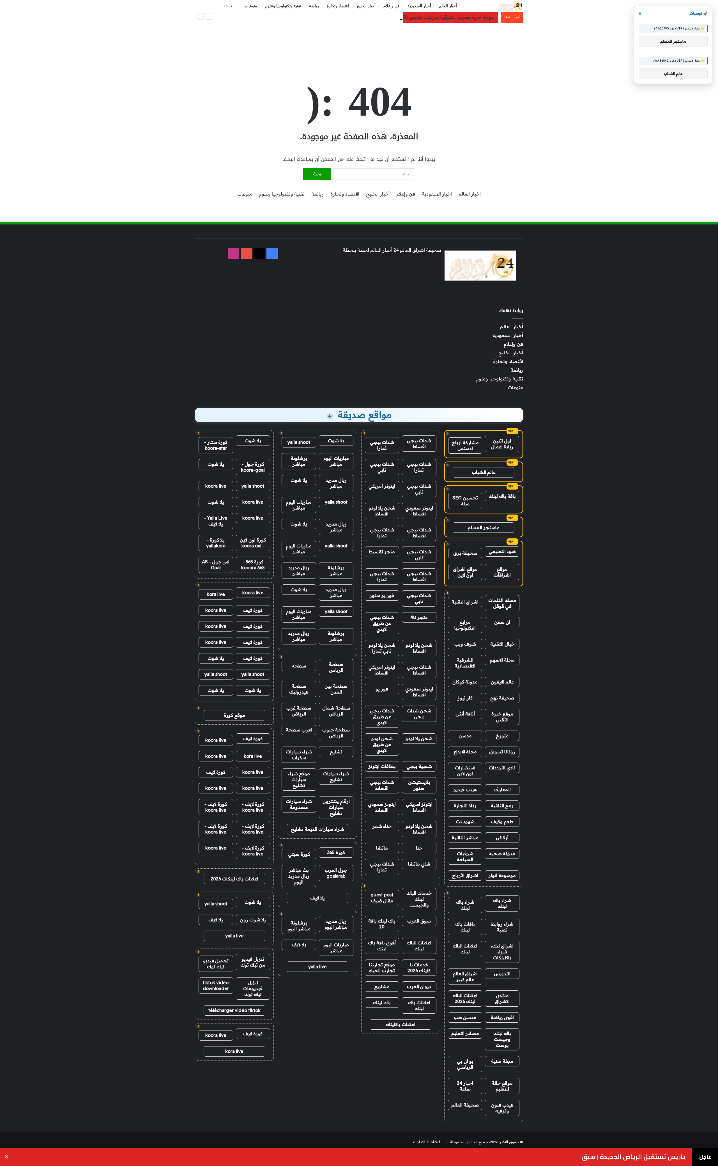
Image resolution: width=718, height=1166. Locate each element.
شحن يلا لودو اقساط (382, 511)
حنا (419, 848)
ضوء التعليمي (502, 551)
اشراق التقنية (465, 602)
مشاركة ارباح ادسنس (465, 445)
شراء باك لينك (502, 903)
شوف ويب (465, 644)
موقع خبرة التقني (502, 716)
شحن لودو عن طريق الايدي (382, 744)
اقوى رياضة (502, 1017)
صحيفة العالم (465, 1105)
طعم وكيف (502, 821)
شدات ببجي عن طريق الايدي (382, 623)
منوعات (251, 6)
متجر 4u (419, 617)
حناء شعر (382, 826)
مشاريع (382, 986)
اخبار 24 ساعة (465, 1086)
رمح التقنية (502, 805)
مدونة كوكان (465, 682)
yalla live (317, 966)
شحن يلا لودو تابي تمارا (382, 648)
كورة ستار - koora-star (215, 445)
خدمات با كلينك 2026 (419, 967)
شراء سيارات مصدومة (299, 804)
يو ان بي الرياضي (465, 1064)
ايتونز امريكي (382, 486)
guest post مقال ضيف (381, 897)
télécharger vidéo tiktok (234, 1010)
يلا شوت (336, 440)
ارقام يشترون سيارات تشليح (336, 807)
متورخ (502, 735)
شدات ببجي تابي (382, 467)
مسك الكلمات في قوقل (502, 603)
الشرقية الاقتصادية (465, 663)
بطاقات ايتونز (382, 766)
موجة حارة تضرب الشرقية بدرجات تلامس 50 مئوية (442, 17)
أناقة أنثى (465, 714)
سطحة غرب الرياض (298, 711)
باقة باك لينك (502, 496)
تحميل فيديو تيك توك (216, 963)
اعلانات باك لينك (419, 1005)
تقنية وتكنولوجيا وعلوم (283, 6)
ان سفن (502, 622)
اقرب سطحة (299, 730)
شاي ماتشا (419, 864)
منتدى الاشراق (502, 998)
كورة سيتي (299, 854)
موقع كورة (234, 715)
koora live (215, 486)
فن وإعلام (391, 6)
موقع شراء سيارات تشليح (299, 779)
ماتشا (382, 848)
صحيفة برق (465, 553)
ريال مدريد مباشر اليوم (336, 924)
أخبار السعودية (419, 6)
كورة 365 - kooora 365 (253, 564)
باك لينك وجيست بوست (502, 1039)
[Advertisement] (359, 41)
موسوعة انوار (502, 875)
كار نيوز (465, 698)
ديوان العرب (419, 986)
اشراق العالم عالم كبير (465, 976)
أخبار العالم (448, 6)
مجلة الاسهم (502, 660)
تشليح (336, 751)
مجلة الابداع (465, 751)
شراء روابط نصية (502, 927)
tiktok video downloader (216, 985)
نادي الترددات (502, 767)
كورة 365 (336, 852)
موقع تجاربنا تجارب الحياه (382, 967)
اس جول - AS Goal (215, 564)
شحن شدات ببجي (419, 713)
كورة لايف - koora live (253, 807)
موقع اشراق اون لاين (465, 572)
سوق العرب (419, 921)
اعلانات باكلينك (400, 1024)
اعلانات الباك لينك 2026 (465, 998)
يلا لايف (317, 898)
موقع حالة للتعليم (502, 1086)
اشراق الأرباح (465, 875)
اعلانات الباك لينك (465, 948)
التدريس (502, 973)
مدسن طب (465, 1017)
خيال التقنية (502, 644)
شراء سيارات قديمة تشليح (317, 829)
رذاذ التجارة (465, 805)
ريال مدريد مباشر (336, 483)
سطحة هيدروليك (299, 689)
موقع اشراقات (502, 572)
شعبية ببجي (419, 766)
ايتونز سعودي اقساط (419, 511)
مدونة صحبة (502, 853)
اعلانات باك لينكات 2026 (234, 879)
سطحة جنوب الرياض (336, 732)
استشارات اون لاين (465, 770)
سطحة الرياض (336, 667)
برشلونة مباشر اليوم (298, 925)
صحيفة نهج (502, 698)
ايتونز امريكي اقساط (382, 670)
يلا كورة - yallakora (215, 542)
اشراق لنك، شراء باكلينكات (502, 951)
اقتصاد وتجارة (338, 6)
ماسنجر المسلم (484, 527)
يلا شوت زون (253, 919)
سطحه (299, 666)
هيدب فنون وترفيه (502, 1108)
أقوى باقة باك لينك (382, 945)
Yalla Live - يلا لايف (215, 521)
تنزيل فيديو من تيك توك (252, 962)
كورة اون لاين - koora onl (253, 542)
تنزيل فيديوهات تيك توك (253, 988)
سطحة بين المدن (336, 689)
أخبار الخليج (366, 6)
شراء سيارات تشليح (336, 776)
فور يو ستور (382, 595)
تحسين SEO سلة (465, 500)
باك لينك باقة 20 (381, 923)
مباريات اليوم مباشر (336, 461)
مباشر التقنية (465, 837)
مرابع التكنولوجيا (465, 625)
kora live (216, 594)
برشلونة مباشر (299, 461)
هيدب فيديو (465, 789)
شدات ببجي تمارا (382, 445)
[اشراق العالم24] (509, 6)
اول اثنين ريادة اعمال (502, 443)
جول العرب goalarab (336, 873)
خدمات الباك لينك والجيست (419, 899)
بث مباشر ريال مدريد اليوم (298, 876)
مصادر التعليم (465, 1033)
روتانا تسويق (502, 751)
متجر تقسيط (382, 551)
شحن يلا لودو (419, 738)
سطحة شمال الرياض (336, 711)
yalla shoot (298, 442)
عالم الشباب (484, 472)
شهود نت (465, 821)
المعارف (502, 789)
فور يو (382, 689)
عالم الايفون (502, 682)
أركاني (502, 837)
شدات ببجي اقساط (419, 443)
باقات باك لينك (465, 927)
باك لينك (382, 1002)
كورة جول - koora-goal (253, 467)
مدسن (465, 735)
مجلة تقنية (502, 1061)
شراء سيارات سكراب (299, 754)
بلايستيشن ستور (419, 785)
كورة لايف (253, 610)
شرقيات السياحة (465, 856)
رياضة (314, 6)
